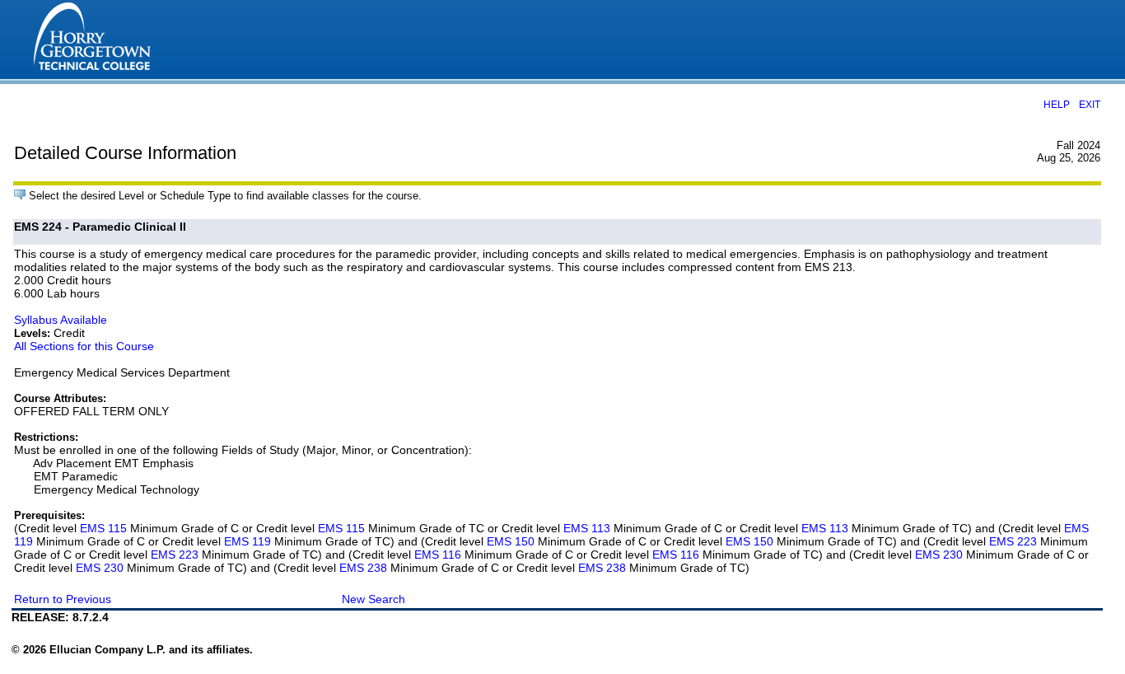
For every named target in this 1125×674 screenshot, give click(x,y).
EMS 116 (437, 554)
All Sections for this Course (84, 346)
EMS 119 (247, 541)
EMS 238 (363, 567)
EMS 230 (939, 554)
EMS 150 (510, 541)
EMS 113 (586, 528)
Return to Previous (62, 599)
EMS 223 (1013, 541)
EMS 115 (103, 528)
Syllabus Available (60, 319)
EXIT (1089, 104)
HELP (1056, 104)
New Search (373, 599)
